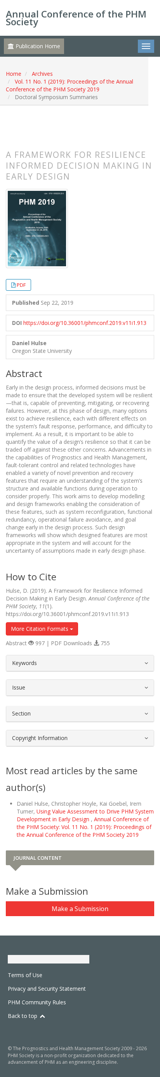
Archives (42, 73)
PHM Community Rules (37, 1002)
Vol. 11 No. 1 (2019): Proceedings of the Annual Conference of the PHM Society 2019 (69, 85)
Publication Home (37, 46)
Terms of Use (25, 975)
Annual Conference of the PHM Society (76, 17)
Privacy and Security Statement (47, 988)
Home (13, 73)
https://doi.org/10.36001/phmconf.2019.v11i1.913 (84, 322)
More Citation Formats (40, 628)
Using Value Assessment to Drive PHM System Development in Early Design (85, 815)
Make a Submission (80, 908)
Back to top (23, 1015)
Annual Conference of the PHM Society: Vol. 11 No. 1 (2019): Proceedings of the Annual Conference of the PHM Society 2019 (84, 826)
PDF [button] (21, 284)
